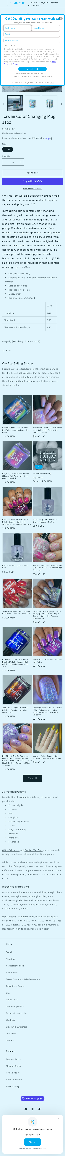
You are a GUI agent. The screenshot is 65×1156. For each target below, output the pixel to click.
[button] (61, 18)
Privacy (16, 64)
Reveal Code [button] (32, 69)
